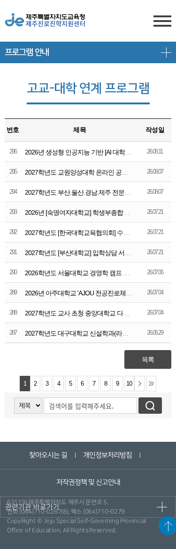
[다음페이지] (139, 383)
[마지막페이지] (151, 383)
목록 (148, 359)
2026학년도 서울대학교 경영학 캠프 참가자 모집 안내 (97, 273)
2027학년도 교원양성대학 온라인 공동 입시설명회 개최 (99, 172)
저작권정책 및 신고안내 (88, 482)
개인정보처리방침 (107, 455)
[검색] (150, 405)
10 (129, 384)
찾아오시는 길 (48, 455)
